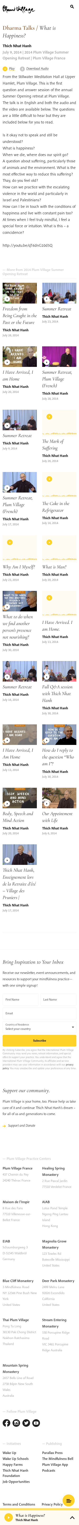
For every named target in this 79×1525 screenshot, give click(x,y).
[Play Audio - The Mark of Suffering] (59, 423)
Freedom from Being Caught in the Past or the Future (20, 315)
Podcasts (48, 1470)
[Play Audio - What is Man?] (59, 548)
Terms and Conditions (19, 1504)
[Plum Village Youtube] (36, 1423)
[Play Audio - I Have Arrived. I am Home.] (59, 604)
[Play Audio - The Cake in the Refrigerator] (59, 485)
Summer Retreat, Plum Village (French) (57, 379)
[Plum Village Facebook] (6, 1423)
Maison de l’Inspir (16, 1202)
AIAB (46, 1202)
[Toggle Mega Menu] (69, 1500)
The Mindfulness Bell (57, 1458)
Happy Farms (13, 1464)
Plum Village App (55, 1464)
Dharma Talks (19, 27)
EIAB (6, 1241)
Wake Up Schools (16, 1458)
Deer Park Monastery (58, 1281)
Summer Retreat (56, 309)
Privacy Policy (52, 1504)
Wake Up (9, 1452)
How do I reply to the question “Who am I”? (58, 757)
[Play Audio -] (8, 1517)
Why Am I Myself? (19, 567)
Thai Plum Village (16, 1320)
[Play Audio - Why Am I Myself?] (20, 548)
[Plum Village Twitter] (26, 1423)
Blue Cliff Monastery (18, 1281)
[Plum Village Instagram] (16, 1423)
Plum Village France (17, 1168)
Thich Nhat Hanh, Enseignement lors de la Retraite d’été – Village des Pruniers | (19, 883)
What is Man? (54, 567)
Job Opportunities (16, 1481)
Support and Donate (21, 1125)
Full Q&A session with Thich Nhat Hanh (57, 693)
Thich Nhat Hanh (17, 45)
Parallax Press (52, 1452)
